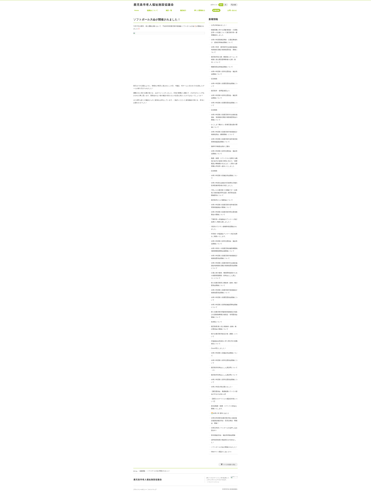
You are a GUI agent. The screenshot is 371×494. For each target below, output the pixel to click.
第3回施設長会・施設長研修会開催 (223, 435)
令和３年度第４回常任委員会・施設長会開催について (224, 152)
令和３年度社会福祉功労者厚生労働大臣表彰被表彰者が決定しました (224, 184)
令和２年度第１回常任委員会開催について (224, 380)
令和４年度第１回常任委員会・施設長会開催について (224, 72)
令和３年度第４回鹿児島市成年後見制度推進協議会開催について (224, 140)
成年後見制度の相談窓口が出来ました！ (223, 441)
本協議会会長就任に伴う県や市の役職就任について (224, 342)
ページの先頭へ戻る (229, 464)
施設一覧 (169, 10)
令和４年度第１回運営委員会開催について (224, 84)
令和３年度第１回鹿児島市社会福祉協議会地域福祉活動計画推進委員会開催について (224, 265)
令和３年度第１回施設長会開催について (224, 354)
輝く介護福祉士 (199, 10)
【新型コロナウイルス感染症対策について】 (224, 400)
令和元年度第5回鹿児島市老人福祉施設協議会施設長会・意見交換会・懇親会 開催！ (224, 420)
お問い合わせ (232, 10)
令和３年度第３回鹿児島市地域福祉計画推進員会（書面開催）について (224, 133)
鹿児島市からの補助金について (222, 200)
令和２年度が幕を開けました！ (222, 387)
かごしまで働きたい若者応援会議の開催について (224, 126)
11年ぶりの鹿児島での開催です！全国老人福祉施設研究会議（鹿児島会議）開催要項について (224, 192)
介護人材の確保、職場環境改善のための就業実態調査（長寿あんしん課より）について (224, 275)
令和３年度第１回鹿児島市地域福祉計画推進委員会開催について (224, 291)
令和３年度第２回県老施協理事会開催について (224, 306)
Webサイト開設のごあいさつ (221, 452)
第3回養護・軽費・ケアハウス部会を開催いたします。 (224, 407)
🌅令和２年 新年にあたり (220, 413)
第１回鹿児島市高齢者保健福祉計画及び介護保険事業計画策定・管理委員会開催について (224, 314)
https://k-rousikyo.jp (213, 482)
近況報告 (214, 79)
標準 (221, 5)
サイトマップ (152, 489)
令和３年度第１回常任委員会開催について (224, 361)
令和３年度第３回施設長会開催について (224, 176)
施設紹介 (183, 10)
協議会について (152, 10)
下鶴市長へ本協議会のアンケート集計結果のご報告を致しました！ (224, 220)
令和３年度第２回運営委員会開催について (224, 104)
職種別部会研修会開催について (222, 67)
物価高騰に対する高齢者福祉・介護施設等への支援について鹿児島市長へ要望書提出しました (224, 32)
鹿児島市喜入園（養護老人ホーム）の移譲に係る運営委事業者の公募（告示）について (224, 59)
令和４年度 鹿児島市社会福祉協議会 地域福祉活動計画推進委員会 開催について (224, 49)
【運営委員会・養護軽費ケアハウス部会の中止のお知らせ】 (224, 392)
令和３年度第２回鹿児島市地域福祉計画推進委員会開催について (224, 257)
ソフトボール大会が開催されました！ (224, 447)
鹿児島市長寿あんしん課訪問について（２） (224, 369)
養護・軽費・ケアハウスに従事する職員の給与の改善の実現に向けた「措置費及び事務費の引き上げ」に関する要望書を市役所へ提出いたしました (224, 162)
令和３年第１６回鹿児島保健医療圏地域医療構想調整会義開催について (224, 249)
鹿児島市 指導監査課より (220, 91)
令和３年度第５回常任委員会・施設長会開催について (224, 96)
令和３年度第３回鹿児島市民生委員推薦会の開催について (224, 213)
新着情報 (216, 10)
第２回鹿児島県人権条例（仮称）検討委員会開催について (224, 284)
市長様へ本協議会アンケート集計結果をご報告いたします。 (224, 235)
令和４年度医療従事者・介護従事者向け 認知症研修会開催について (224, 41)
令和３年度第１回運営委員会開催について (224, 298)
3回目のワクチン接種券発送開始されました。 (224, 227)
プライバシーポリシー (140, 489)
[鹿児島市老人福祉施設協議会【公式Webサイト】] (153, 4)
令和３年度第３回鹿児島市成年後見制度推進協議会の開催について (224, 206)
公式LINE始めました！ (219, 25)
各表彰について (216, 322)
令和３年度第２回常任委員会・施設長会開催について (224, 242)
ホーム (135, 471)
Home (136, 10)
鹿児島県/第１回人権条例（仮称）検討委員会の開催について (223, 327)
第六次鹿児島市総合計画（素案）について (224, 335)
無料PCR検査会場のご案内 (220, 146)
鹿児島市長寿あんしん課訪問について (224, 375)
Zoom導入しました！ (218, 348)
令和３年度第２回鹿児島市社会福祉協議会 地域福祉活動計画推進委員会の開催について (224, 117)
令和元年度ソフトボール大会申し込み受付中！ (224, 429)
